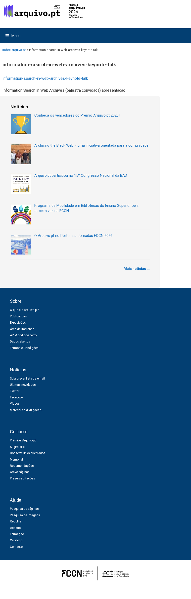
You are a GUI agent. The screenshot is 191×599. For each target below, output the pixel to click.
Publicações (18, 316)
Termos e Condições (24, 348)
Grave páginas (20, 472)
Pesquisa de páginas (24, 509)
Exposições (18, 322)
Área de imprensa (22, 329)
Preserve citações (22, 478)
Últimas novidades (23, 384)
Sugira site (17, 447)
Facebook (16, 397)
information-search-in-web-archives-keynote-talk (45, 78)
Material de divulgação (25, 410)
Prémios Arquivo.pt (23, 440)
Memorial (16, 459)
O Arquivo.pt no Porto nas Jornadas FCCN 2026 (73, 235)
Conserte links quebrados (27, 453)
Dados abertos (20, 341)
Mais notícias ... (137, 269)
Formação (17, 534)
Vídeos (15, 403)
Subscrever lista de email (27, 378)
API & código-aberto (23, 335)
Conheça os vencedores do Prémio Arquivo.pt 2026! (77, 115)
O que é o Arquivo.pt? (24, 310)
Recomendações (22, 466)
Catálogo (16, 540)
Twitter (14, 391)
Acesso (15, 528)
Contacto (16, 547)
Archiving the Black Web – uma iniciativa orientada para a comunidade (91, 145)
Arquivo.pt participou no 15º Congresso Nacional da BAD (80, 175)
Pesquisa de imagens (25, 515)
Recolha (15, 521)
